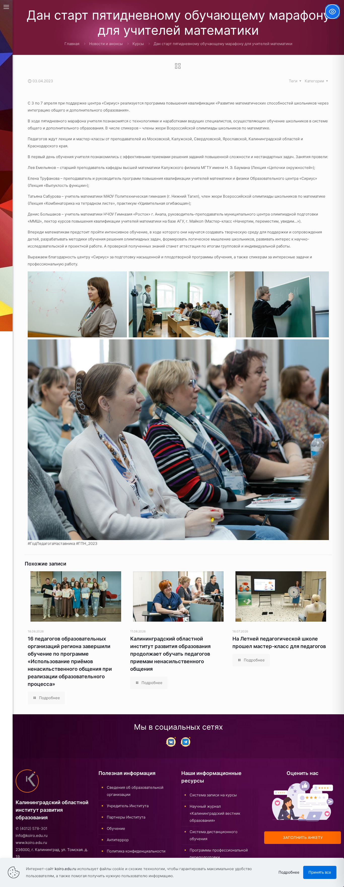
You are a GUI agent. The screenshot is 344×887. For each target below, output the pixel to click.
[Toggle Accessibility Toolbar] (332, 11)
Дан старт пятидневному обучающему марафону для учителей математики (223, 43)
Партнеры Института (126, 817)
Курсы (138, 43)
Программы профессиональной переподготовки (219, 854)
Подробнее (289, 872)
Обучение (116, 828)
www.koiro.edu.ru (31, 842)
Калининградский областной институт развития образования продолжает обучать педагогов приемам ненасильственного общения (170, 654)
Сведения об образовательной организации (135, 791)
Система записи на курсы (213, 795)
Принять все (319, 872)
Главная (71, 43)
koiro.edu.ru (65, 868)
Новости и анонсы (106, 43)
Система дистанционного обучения (213, 835)
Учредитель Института (128, 805)
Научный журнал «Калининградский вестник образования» (215, 813)
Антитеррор (118, 839)
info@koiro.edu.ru (32, 835)
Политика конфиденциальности (136, 851)
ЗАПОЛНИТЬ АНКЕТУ (303, 837)
